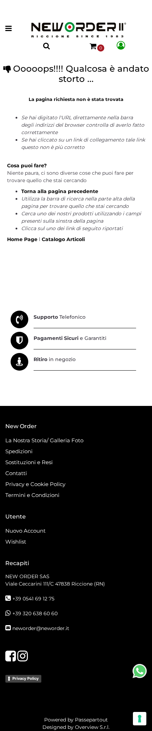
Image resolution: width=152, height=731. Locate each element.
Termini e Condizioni (32, 495)
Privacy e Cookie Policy (35, 484)
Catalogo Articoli (63, 239)
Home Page (23, 239)
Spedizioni (19, 451)
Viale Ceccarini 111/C (55, 584)
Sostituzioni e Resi (29, 462)
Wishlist (15, 541)
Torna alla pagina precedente (59, 191)
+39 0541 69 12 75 (33, 598)
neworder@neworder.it (40, 628)
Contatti (16, 473)
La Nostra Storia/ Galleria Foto (44, 440)
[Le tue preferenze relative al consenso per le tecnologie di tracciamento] (139, 718)
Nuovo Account (25, 530)
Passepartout (91, 720)
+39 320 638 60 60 (35, 613)
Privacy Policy (25, 678)
